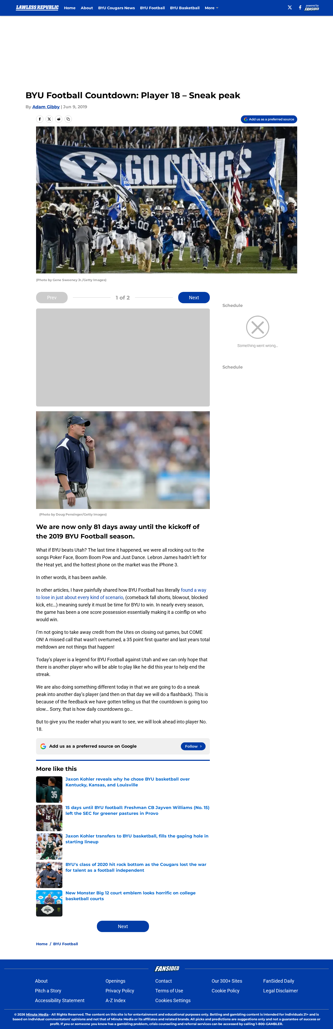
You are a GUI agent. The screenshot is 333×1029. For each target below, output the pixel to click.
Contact (163, 981)
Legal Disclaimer (280, 990)
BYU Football (152, 8)
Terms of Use (169, 990)
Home (70, 8)
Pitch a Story (48, 990)
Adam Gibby (46, 106)
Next (194, 297)
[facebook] (300, 7)
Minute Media (37, 1014)
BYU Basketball (185, 8)
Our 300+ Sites (227, 981)
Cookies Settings (173, 1000)
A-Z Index (116, 1000)
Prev (52, 297)
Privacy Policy (120, 990)
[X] (290, 7)
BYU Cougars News (116, 8)
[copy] (68, 119)
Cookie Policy (226, 990)
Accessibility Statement (60, 1000)
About (87, 8)
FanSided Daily (278, 981)
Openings (115, 981)
